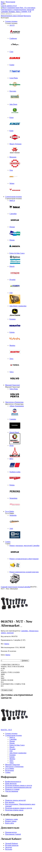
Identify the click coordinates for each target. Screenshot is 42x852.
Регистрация (10, 2)
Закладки (8, 847)
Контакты (27, 16)
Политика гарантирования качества (18, 787)
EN (2, 4)
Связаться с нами (11, 819)
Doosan (12, 741)
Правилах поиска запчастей (15, 800)
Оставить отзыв (7, 690)
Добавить (25, 660)
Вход (3, 2)
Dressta (12, 743)
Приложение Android (13, 834)
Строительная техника (13, 196)
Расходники (9, 770)
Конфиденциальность (13, 781)
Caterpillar (13, 739)
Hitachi (11, 747)
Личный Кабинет (11, 843)
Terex (11, 761)
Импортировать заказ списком (12, 16)
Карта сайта (9, 823)
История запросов (11, 845)
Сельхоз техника (11, 21)
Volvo (11, 763)
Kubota (12, 757)
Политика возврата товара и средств (18, 785)
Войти (6, 644)
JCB (10, 751)
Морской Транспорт (12, 385)
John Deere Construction (17, 753)
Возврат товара (10, 821)
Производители (11, 832)
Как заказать (9, 802)
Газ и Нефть (9, 511)
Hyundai (12, 749)
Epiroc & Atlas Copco (17, 745)
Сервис (8, 542)
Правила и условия (12, 789)
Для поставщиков (11, 791)
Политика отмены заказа (14, 810)
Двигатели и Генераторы (14, 402)
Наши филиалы (11, 783)
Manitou (12, 759)
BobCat (12, 737)
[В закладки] (21, 626)
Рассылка (8, 849)
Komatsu (12, 755)
